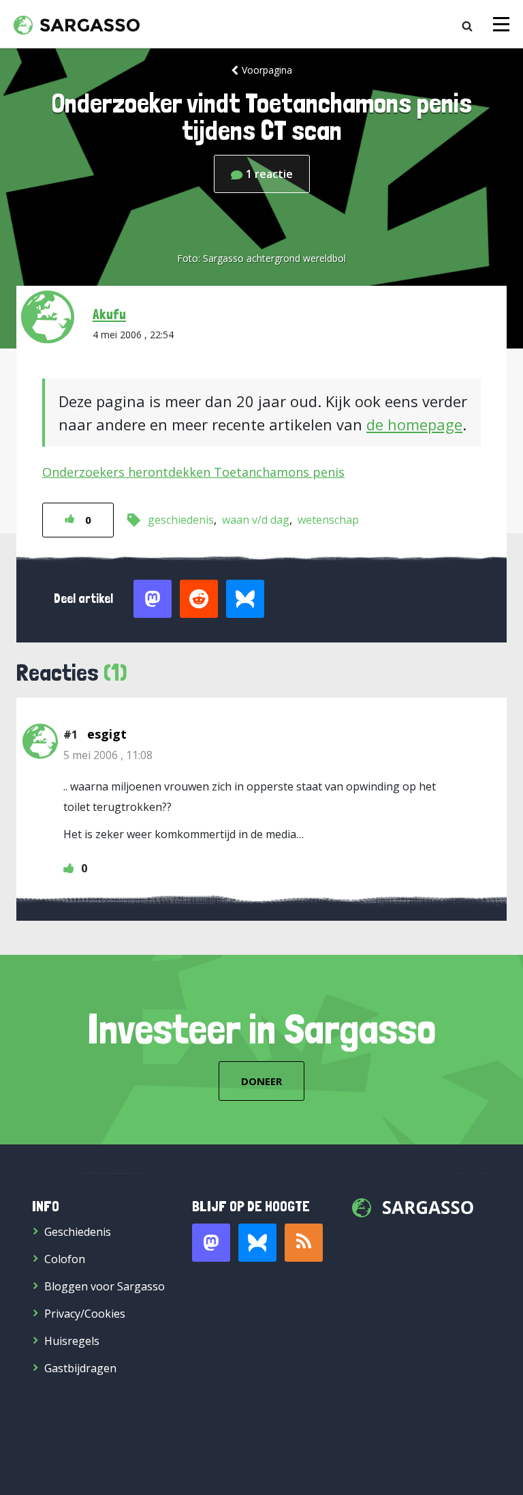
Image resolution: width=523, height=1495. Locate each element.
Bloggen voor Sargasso (104, 1286)
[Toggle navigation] (501, 24)
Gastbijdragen (80, 1368)
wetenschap (328, 519)
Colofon (64, 1259)
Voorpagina (267, 69)
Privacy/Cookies (84, 1313)
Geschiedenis (77, 1231)
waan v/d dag (255, 519)
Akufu (109, 314)
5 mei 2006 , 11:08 (108, 755)
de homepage (414, 424)
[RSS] (304, 1243)
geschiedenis (181, 519)
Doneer (261, 1081)
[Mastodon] (211, 1243)
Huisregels (71, 1340)
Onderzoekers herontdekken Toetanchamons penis (193, 472)
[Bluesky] (257, 1243)
